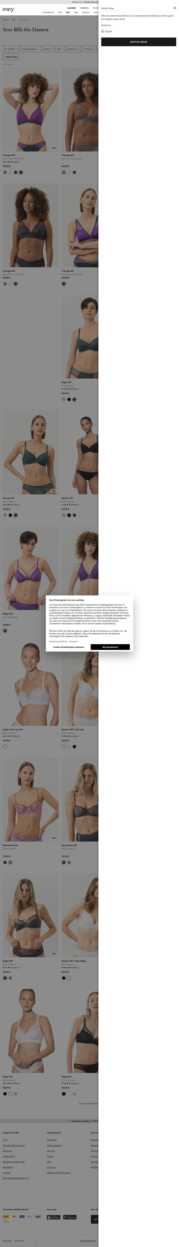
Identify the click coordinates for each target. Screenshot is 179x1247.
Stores (97, 8)
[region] (31, 109)
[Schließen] (175, 8)
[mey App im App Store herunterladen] (53, 1217)
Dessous (86, 12)
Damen (71, 8)
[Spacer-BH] (31, 452)
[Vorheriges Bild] (7, 109)
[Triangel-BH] (31, 109)
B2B (49, 1161)
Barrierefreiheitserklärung (16, 1178)
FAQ (5, 1139)
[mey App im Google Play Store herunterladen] (69, 1217)
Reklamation (9, 1156)
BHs (68, 12)
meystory (51, 1167)
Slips (76, 12)
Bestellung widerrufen (14, 1161)
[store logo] (8, 10)
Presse (50, 1156)
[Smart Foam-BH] (89, 568)
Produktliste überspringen (9, 71)
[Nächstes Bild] (54, 109)
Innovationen (48, 12)
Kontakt (6, 1172)
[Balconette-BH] (31, 800)
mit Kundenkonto (89, 1121)
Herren (84, 8)
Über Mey (52, 1139)
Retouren (7, 1150)
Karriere (51, 1150)
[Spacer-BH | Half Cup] (89, 684)
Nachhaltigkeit (54, 1145)
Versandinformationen (14, 1145)
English (108, 31)
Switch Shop (138, 41)
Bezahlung (8, 1167)
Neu (60, 12)
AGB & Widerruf (88, 1240)
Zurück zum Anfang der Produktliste (26, 1113)
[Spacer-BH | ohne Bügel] (89, 915)
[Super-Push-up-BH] (31, 684)
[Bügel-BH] (89, 337)
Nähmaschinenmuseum (58, 1172)
